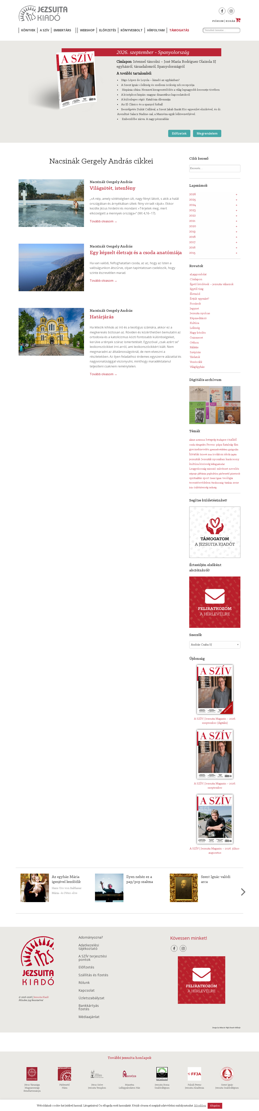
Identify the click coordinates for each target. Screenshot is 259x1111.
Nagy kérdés (198, 332)
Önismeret (196, 337)
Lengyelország (197, 469)
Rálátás (194, 347)
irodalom (218, 454)
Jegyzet (194, 308)
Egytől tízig (196, 289)
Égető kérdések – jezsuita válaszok (212, 284)
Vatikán (228, 482)
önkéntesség (201, 487)
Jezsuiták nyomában (213, 459)
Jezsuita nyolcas (200, 313)
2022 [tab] (192, 215)
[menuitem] (28, 30)
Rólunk (84, 982)
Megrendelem (207, 133)
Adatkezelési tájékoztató (88, 947)
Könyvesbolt (132, 30)
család (232, 440)
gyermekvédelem (219, 449)
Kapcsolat (86, 990)
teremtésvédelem (199, 482)
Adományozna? (90, 937)
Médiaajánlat (89, 1016)
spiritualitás (195, 478)
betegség (211, 440)
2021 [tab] (192, 221)
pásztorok (235, 473)
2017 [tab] (192, 242)
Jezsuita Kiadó (43, 13)
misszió (211, 468)
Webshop (87, 30)
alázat (192, 440)
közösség (204, 464)
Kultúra (194, 323)
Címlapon (196, 279)
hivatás (194, 454)
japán (234, 454)
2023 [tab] (192, 210)
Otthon (194, 342)
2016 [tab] (192, 247)
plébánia (202, 473)
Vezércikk (196, 362)
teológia (227, 478)
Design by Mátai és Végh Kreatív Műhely (226, 1028)
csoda (192, 444)
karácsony (232, 459)
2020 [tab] (192, 226)
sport (206, 478)
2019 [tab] (192, 231)
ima (210, 454)
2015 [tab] (192, 253)
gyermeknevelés (199, 449)
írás (191, 487)
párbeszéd (224, 473)
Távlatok (195, 357)
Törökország (217, 482)
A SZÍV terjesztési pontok (92, 958)
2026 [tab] (192, 194)
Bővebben (200, 1105)
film (236, 444)
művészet (222, 469)
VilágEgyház (197, 367)
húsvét (203, 454)
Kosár (232, 21)
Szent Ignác (216, 478)
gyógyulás (233, 449)
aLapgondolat (198, 274)
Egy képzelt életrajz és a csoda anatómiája (136, 252)
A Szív (44, 30)
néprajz (193, 473)
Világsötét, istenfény (113, 188)
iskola (227, 454)
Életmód (195, 294)
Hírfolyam (156, 30)
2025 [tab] (192, 199)
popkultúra (212, 473)
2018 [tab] (192, 237)
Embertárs (62, 30)
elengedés (201, 444)
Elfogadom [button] (215, 1106)
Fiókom (218, 21)
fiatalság (228, 444)
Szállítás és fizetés (93, 975)
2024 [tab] (192, 205)
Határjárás (102, 317)
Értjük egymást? (199, 298)
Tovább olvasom (103, 221)
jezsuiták (194, 459)
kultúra (194, 464)
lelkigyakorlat (218, 464)
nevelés (234, 468)
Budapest (221, 440)
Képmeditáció (198, 318)
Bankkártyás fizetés (88, 1007)
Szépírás (195, 352)
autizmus (200, 440)
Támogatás (179, 30)
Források (195, 303)
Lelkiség (195, 328)
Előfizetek (179, 133)
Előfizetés (107, 30)
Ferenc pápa (214, 444)
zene (236, 482)
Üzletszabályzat (91, 998)
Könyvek (28, 30)
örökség (213, 487)
